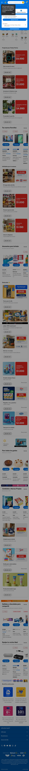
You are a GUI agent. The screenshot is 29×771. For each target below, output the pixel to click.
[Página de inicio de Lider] (5, 2)
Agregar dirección (14, 19)
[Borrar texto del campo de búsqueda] (21, 2)
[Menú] (2, 2)
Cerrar (13, 13)
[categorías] (23, 2)
